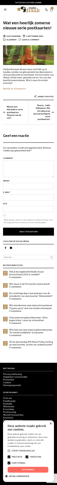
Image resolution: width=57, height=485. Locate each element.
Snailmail (8, 418)
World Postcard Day (13, 415)
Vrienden (7, 404)
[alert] (28, 451)
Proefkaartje (9, 401)
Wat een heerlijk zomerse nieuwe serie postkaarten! (27, 25)
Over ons (7, 398)
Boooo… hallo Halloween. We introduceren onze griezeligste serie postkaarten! (41, 112)
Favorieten (8, 409)
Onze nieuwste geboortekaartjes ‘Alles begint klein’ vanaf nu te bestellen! (28, 318)
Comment (8, 158)
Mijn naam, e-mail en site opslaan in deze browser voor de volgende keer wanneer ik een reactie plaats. (28, 221)
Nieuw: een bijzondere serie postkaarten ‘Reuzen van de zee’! (15, 112)
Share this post (45, 96)
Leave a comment (31, 40)
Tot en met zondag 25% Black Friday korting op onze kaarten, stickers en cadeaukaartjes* (31, 343)
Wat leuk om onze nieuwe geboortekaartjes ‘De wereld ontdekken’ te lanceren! (30, 331)
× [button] (50, 424)
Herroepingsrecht (12, 385)
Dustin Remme (14, 36)
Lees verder (25, 446)
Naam (6, 181)
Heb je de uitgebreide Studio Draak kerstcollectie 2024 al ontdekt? (26, 273)
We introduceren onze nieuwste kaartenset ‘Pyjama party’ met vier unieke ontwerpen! (30, 306)
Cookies (7, 382)
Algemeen (11, 40)
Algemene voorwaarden (15, 377)
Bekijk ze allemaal (13, 89)
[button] (5, 9)
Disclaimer (8, 379)
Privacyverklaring (12, 374)
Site (5, 203)
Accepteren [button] (28, 469)
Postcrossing (9, 412)
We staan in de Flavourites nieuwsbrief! (29, 284)
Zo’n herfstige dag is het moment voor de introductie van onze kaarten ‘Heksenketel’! (31, 294)
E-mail (6, 192)
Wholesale (8, 406)
